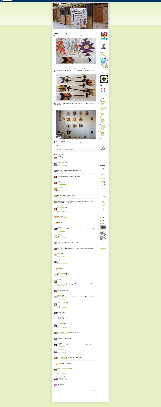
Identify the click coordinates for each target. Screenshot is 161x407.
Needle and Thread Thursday (64, 145)
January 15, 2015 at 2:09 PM (62, 204)
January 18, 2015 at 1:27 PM (62, 346)
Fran (58, 156)
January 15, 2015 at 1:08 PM (62, 184)
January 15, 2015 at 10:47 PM (62, 231)
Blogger (85, 398)
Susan (58, 227)
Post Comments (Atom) (63, 392)
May (103, 182)
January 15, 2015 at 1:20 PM (62, 190)
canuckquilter (59, 259)
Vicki (58, 214)
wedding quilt (66, 150)
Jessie (58, 279)
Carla (58, 355)
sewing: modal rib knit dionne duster (103, 109)
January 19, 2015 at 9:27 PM (62, 373)
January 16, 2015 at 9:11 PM (62, 291)
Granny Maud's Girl (60, 323)
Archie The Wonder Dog (61, 162)
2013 (102, 217)
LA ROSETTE (104, 196)
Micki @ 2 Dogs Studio (61, 221)
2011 (102, 220)
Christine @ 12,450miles (61, 302)
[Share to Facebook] (71, 149)
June (103, 181)
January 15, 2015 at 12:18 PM (62, 171)
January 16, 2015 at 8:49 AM (62, 263)
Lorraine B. (59, 267)
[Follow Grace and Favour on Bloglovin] (104, 95)
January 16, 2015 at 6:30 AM (62, 250)
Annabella (59, 330)
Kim (58, 200)
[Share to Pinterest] (72, 149)
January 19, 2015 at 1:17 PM (62, 352)
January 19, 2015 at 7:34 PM (62, 358)
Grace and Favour (69, 6)
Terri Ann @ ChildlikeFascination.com (64, 368)
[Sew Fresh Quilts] (104, 68)
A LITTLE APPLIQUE (104, 193)
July (103, 179)
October (103, 174)
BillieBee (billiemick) (61, 349)
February (104, 187)
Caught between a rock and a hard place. (103, 128)
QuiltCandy (59, 234)
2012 (102, 219)
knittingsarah (103, 113)
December (104, 169)
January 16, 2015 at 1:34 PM (62, 276)
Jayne (58, 247)
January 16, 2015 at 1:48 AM (62, 243)
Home (76, 390)
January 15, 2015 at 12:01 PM (62, 159)
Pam (58, 337)
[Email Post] (66, 149)
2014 (102, 216)
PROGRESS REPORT (104, 199)
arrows (58, 150)
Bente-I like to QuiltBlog (61, 207)
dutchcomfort (59, 295)
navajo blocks (62, 150)
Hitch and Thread (60, 376)
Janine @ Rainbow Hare (61, 273)
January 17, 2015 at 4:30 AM (62, 307)
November (104, 172)
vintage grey (59, 253)
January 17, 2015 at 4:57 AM (62, 320)
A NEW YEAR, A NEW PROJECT (104, 212)
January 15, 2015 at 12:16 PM (62, 165)
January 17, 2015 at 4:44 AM (62, 313)
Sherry (58, 362)
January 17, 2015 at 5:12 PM (62, 327)
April (103, 184)
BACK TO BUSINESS (104, 202)
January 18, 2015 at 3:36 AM (62, 333)
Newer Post (57, 390)
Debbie (58, 343)
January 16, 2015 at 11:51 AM (62, 269)
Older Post (94, 390)
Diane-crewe (59, 187)
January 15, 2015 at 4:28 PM (62, 217)
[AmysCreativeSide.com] (103, 55)
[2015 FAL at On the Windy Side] (104, 39)
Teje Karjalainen (60, 240)
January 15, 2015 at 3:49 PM (62, 211)
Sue (58, 181)
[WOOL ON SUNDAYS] (103, 72)
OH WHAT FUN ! (104, 205)
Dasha (58, 175)
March (103, 185)
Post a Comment (59, 388)
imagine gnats (103, 107)
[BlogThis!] (69, 149)
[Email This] (68, 149)
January (103, 188)
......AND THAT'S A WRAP (104, 208)
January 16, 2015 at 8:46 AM (62, 256)
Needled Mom (59, 168)
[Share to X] (70, 149)
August (103, 178)
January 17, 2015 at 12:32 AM (62, 299)
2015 (102, 168)
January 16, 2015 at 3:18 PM (62, 285)
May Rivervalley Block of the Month (103, 121)
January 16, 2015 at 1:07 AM (62, 237)
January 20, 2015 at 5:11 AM (62, 379)
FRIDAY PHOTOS (104, 190)
